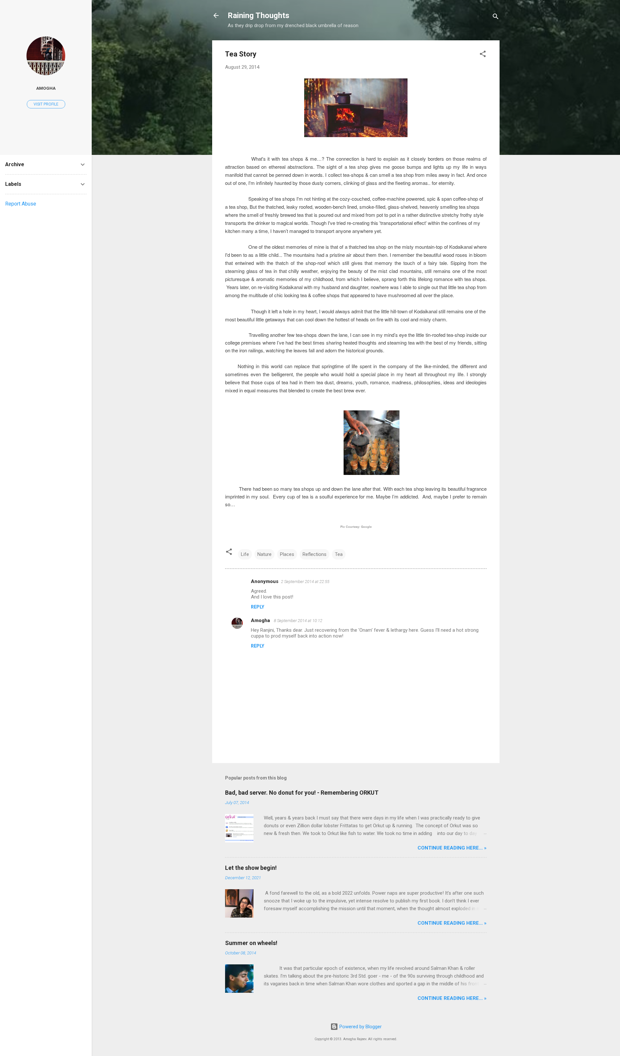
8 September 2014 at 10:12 (298, 620)
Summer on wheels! (251, 943)
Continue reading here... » (452, 848)
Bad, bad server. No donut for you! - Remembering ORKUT (301, 792)
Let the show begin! (251, 867)
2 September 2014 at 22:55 (305, 581)
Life (245, 554)
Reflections (314, 554)
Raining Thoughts (258, 15)
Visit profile (46, 104)
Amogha (261, 620)
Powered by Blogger (360, 1027)
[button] (483, 55)
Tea (339, 554)
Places (287, 554)
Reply (257, 606)
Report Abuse (20, 204)
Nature (264, 554)
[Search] (496, 17)
